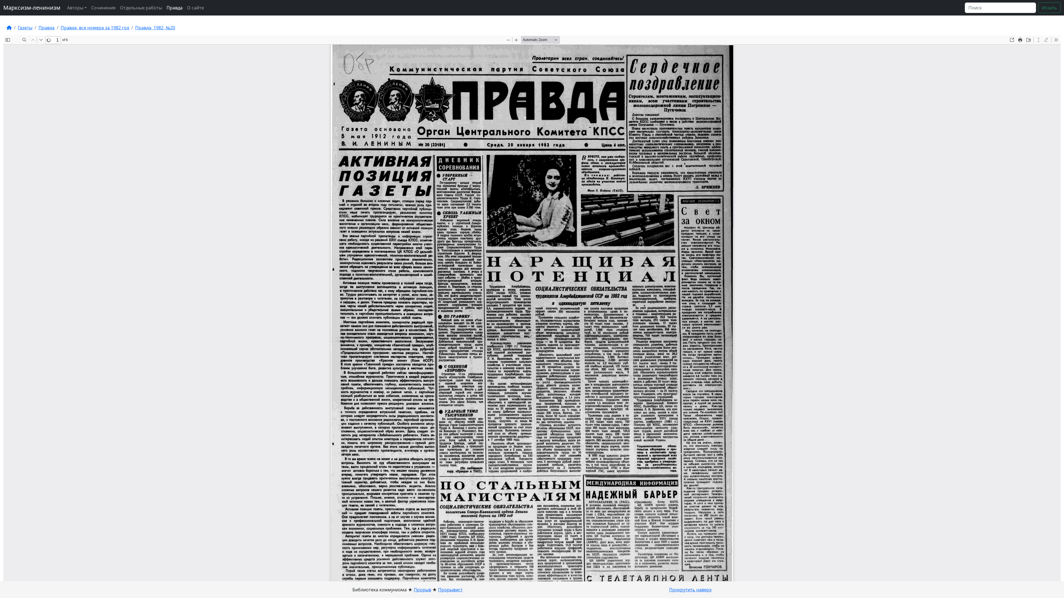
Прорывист (450, 590)
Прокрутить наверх (690, 590)
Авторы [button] (75, 8)
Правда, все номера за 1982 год (95, 28)
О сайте (195, 8)
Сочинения (103, 8)
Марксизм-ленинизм (31, 7)
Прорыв (422, 590)
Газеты (25, 28)
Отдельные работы (141, 8)
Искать (1049, 8)
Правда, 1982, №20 (155, 28)
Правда (175, 8)
